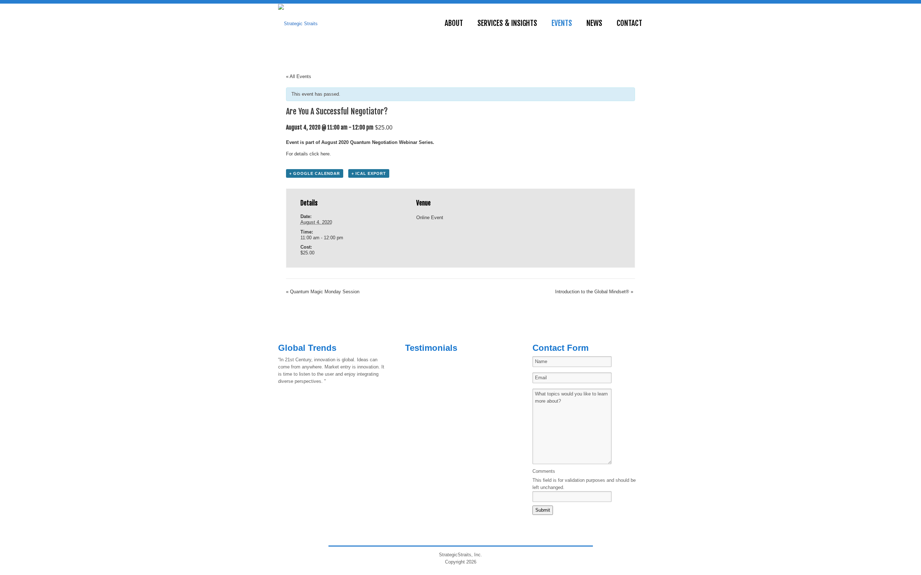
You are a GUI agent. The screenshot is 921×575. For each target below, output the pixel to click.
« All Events (298, 76)
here (325, 154)
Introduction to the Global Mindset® (594, 291)
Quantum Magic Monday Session (322, 291)
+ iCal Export (368, 173)
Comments (543, 471)
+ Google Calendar (314, 173)
